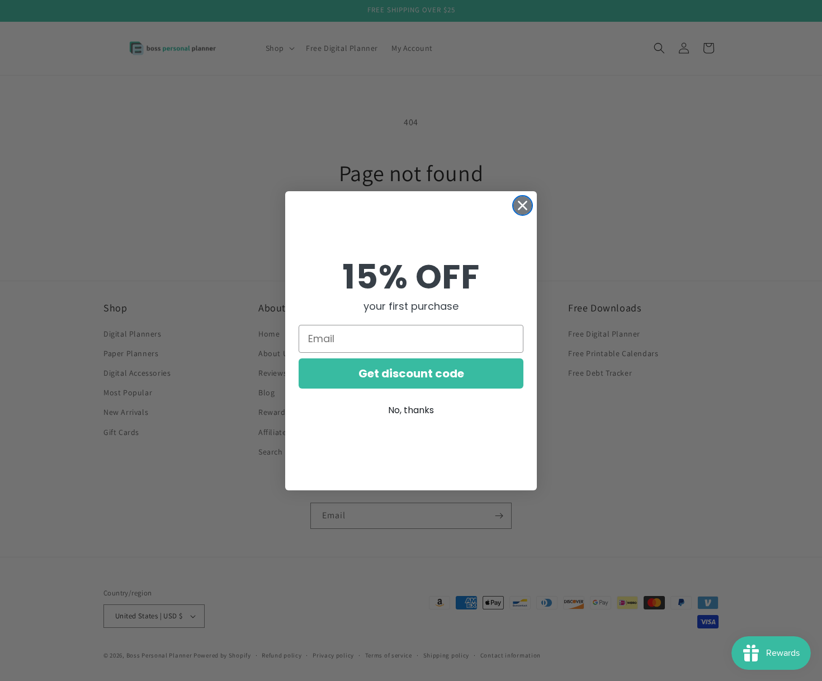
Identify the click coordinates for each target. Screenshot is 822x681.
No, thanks (411, 410)
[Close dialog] (522, 205)
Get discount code (411, 373)
